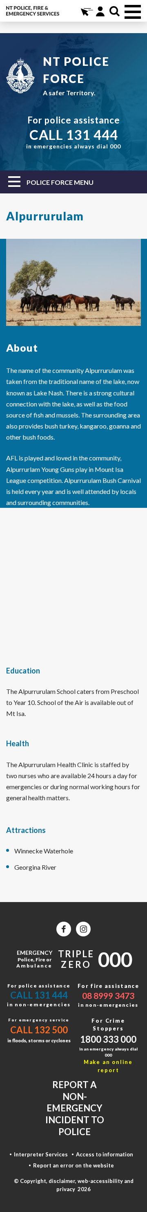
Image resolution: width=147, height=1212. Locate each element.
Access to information (104, 1154)
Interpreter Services (41, 1154)
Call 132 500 (39, 1029)
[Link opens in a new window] (63, 929)
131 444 (92, 134)
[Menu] (133, 12)
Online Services (86, 11)
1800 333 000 (108, 1039)
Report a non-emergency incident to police (74, 1108)
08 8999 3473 (108, 995)
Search (114, 11)
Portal (100, 11)
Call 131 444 (39, 995)
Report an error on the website (73, 1165)
